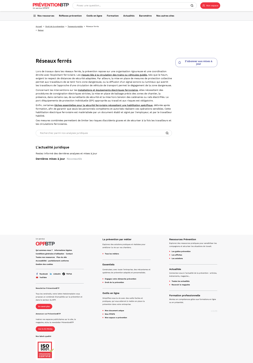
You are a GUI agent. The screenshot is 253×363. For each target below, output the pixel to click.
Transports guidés (75, 26)
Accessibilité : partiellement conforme (52, 261)
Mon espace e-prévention (116, 318)
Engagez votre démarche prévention (120, 279)
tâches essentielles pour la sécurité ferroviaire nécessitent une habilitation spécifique (103, 105)
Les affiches (177, 255)
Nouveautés (74, 158)
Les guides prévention (181, 251)
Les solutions (177, 258)
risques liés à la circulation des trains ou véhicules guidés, (114, 74)
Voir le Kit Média (45, 329)
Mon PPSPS (110, 314)
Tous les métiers (112, 254)
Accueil (39, 26)
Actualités (175, 269)
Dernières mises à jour (50, 158)
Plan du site (62, 257)
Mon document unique (114, 311)
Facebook (44, 274)
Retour (41, 30)
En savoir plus (44, 306)
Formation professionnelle (184, 295)
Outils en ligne (110, 293)
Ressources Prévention (182, 239)
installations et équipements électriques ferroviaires (108, 90)
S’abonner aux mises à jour (198, 62)
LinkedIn (57, 274)
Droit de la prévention (54, 26)
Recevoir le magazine (181, 285)
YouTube (43, 277)
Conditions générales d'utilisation (50, 254)
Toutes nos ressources (45, 257)
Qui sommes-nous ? (44, 250)
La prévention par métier (116, 239)
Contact (69, 254)
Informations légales (63, 250)
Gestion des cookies (44, 264)
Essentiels (108, 264)
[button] (210, 5)
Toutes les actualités (180, 281)
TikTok (69, 274)
